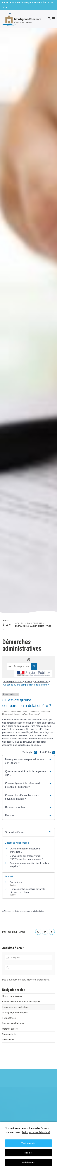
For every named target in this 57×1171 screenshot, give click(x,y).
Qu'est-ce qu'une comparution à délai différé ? (26, 684)
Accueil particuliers (13, 681)
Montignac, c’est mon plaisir (15, 1012)
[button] (28, 761)
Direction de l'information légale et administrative (24, 911)
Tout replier (28, 752)
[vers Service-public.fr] (33, 673)
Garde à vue (16, 882)
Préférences (28, 1162)
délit (34, 722)
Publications (8, 1039)
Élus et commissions (12, 996)
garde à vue (23, 726)
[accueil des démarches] (28, 659)
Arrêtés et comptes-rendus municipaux (21, 1001)
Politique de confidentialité (36, 1132)
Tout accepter (28, 1143)
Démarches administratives (15, 1007)
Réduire (28, 1153)
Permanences (9, 1018)
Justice (28, 681)
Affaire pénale (41, 681)
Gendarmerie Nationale (13, 1023)
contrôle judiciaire (29, 732)
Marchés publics (10, 1029)
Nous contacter (9, 1034)
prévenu (17, 729)
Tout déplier (46, 752)
